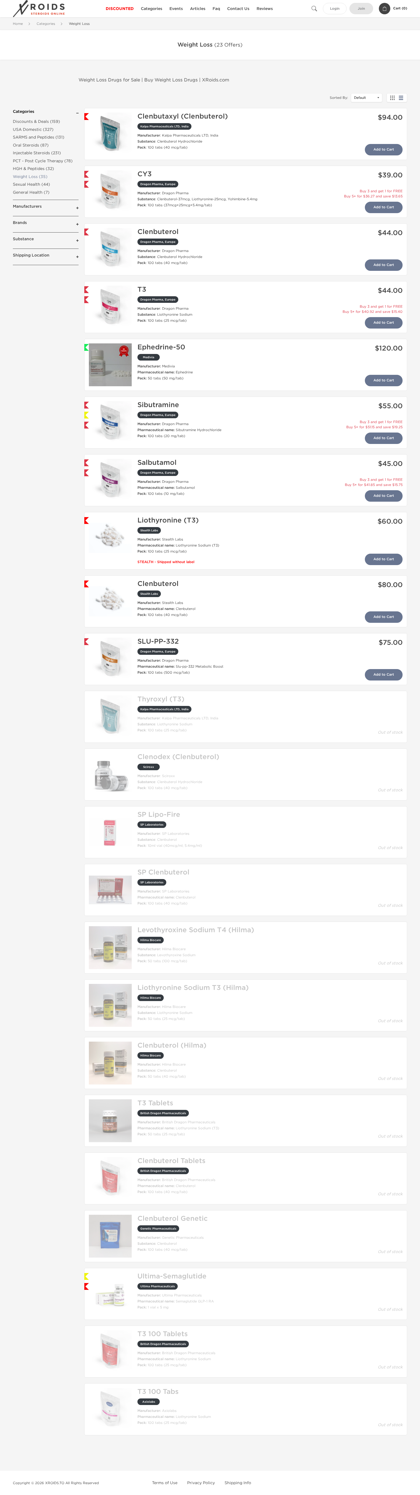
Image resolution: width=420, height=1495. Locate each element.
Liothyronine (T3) (168, 520)
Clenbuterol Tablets (171, 1161)
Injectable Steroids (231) (37, 153)
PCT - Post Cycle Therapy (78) (43, 161)
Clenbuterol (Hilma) (172, 1045)
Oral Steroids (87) (31, 145)
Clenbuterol (158, 232)
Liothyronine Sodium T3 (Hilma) (193, 988)
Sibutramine (158, 405)
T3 (141, 289)
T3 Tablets (155, 1103)
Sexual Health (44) (31, 184)
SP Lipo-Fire (158, 814)
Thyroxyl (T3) (161, 699)
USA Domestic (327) (33, 129)
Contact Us (238, 8)
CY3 (144, 174)
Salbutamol (157, 463)
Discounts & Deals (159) (36, 121)
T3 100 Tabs (158, 1392)
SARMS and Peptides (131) (38, 137)
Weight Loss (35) (30, 176)
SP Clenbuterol (163, 872)
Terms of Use (164, 1482)
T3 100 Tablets (162, 1334)
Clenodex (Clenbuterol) (178, 757)
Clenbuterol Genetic (172, 1218)
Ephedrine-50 (161, 347)
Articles (197, 8)
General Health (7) (31, 192)
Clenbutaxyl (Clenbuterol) (182, 116)
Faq (216, 8)
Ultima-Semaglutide (172, 1276)
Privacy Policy (201, 1482)
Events (176, 8)
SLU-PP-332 (158, 641)
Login (334, 9)
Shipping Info (238, 1482)
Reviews (265, 8)
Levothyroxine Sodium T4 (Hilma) (195, 930)
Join (361, 9)
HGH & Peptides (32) (33, 168)
